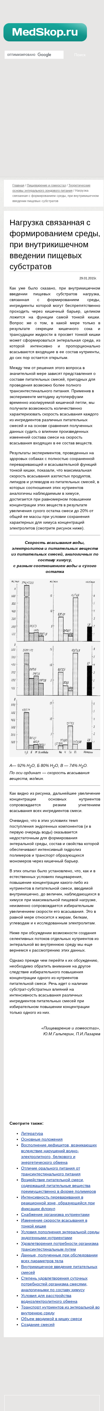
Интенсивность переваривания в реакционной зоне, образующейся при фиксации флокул (58, 1203)
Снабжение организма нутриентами (55, 1214)
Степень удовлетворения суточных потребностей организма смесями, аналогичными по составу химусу (54, 1284)
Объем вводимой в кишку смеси (51, 1318)
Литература (32, 1133)
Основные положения (42, 1139)
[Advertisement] (52, 121)
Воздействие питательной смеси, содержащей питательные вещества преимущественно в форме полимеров (58, 1185)
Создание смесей (38, 1324)
